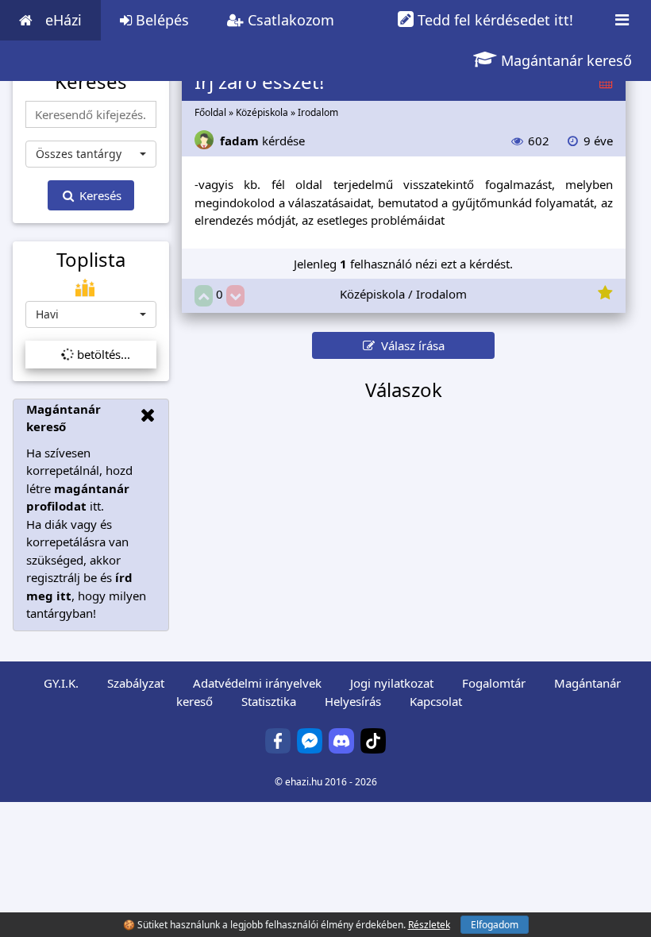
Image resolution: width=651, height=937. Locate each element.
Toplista (90, 259)
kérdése (262, 140)
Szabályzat (135, 683)
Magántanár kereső (564, 60)
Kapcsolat (436, 701)
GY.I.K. (61, 683)
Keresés (98, 195)
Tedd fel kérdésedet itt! (493, 19)
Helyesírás (353, 701)
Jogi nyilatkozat (391, 683)
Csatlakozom (289, 19)
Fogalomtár (494, 683)
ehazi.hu (303, 782)
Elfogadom (494, 924)
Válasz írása (410, 345)
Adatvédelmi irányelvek (257, 683)
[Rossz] (235, 296)
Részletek (429, 924)
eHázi (63, 19)
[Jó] (204, 296)
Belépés (160, 19)
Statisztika (268, 701)
